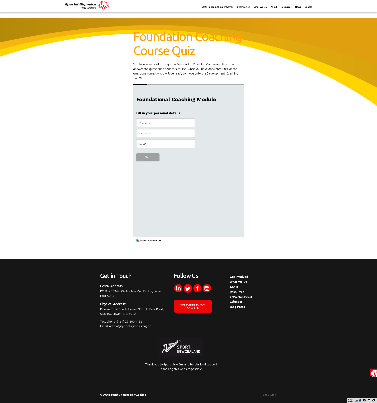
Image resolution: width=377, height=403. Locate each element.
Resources (286, 7)
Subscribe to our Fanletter (192, 306)
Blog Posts (237, 306)
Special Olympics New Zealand (127, 394)
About (274, 7)
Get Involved (243, 7)
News (298, 7)
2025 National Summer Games (217, 7)
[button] (373, 372)
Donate (308, 7)
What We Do (260, 7)
